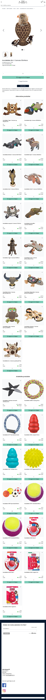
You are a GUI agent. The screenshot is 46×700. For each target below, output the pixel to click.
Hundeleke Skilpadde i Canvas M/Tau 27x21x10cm (31, 293)
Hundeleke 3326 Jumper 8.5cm (31, 435)
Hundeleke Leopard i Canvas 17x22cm (12, 223)
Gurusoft (23, 697)
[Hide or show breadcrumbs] (34, 8)
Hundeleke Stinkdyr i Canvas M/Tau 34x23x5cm (31, 327)
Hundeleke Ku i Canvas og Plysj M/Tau (12, 361)
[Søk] (44, 5)
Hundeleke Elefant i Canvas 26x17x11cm (12, 154)
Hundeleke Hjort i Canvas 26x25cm (32, 154)
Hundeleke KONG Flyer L (8, 572)
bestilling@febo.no (10, 675)
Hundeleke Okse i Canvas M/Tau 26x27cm (9, 293)
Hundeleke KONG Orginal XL (9, 606)
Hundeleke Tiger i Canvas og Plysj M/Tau (10, 121)
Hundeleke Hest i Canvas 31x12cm (11, 189)
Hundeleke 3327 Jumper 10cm (10, 469)
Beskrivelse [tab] (23, 86)
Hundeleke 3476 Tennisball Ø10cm (11, 538)
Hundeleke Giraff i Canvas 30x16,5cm (33, 189)
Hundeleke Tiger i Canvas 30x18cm (11, 257)
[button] (22, 49)
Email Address (6, 628)
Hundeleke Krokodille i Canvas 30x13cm (29, 224)
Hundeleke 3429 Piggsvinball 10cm (32, 469)
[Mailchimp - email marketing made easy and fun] (32, 633)
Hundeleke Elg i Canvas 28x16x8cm (32, 120)
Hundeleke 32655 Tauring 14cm (31, 400)
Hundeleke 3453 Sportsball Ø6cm (11, 503)
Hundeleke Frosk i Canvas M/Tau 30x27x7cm (30, 258)
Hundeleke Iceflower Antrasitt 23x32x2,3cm (10, 401)
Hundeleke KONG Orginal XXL (31, 572)
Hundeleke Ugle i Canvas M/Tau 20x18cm (9, 327)
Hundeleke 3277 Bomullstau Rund (11, 435)
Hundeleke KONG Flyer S (30, 538)
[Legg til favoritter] (20, 101)
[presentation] (4, 30)
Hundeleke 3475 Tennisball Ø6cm (32, 503)
